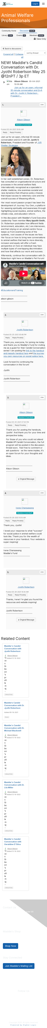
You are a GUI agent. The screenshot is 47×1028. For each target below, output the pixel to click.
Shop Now (10, 946)
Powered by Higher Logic (23, 1025)
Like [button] (42, 105)
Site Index (7, 1006)
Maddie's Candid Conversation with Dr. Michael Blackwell (14, 728)
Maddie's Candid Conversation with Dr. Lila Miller (14, 785)
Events (21, 35)
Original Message (26, 479)
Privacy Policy (19, 1006)
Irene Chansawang (25, 508)
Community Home (9, 31)
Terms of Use (32, 1006)
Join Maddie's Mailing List (18, 966)
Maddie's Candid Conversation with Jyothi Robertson (12, 648)
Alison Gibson (23, 119)
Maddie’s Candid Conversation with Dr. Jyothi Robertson (14, 705)
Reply (5, 132)
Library (7, 35)
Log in (35, 4)
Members (36, 35)
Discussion (27, 31)
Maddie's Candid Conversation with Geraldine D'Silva (12, 841)
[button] (4, 82)
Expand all (8, 54)
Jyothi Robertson (25, 329)
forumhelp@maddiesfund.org (21, 920)
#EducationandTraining (12, 290)
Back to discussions (12, 49)
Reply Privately (15, 132)
